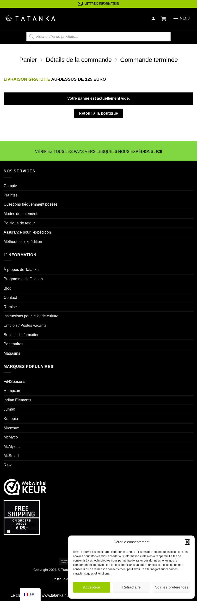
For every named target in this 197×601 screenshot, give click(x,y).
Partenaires (13, 344)
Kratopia (11, 419)
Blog (8, 288)
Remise (10, 307)
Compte (10, 186)
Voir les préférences (172, 587)
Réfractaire (131, 587)
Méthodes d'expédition (23, 242)
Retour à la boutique (98, 113)
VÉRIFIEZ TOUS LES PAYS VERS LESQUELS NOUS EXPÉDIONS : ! (98, 152)
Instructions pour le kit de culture (31, 316)
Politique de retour (19, 223)
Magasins (12, 353)
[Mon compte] (153, 18)
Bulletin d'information (21, 335)
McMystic (11, 446)
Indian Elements (17, 400)
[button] (187, 542)
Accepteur (91, 587)
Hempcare (12, 391)
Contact (10, 297)
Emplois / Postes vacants (25, 325)
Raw (8, 465)
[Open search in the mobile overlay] (98, 36)
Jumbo (9, 409)
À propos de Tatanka (21, 270)
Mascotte (11, 428)
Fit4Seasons (14, 381)
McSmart (11, 456)
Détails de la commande (79, 59)
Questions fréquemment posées (31, 204)
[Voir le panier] (163, 18)
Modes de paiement (20, 214)
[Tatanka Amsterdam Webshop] (30, 18)
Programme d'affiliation (23, 279)
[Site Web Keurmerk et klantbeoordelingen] (25, 487)
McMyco (11, 437)
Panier (28, 59)
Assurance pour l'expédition (27, 232)
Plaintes (11, 195)
